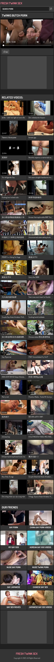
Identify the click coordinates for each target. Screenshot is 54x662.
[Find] (51, 9)
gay (7, 52)
